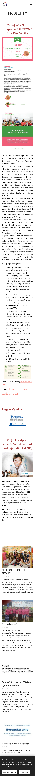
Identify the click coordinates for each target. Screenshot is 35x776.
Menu (31, 4)
